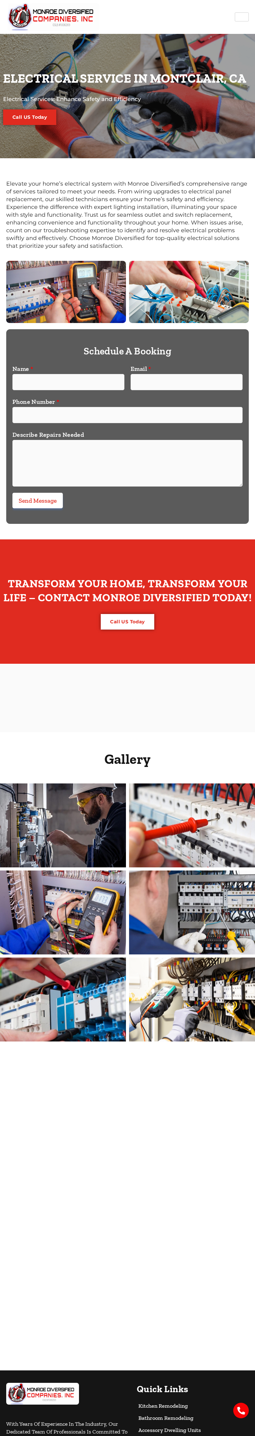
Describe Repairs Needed (48, 434)
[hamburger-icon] (242, 16)
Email (141, 368)
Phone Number (35, 401)
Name (22, 368)
